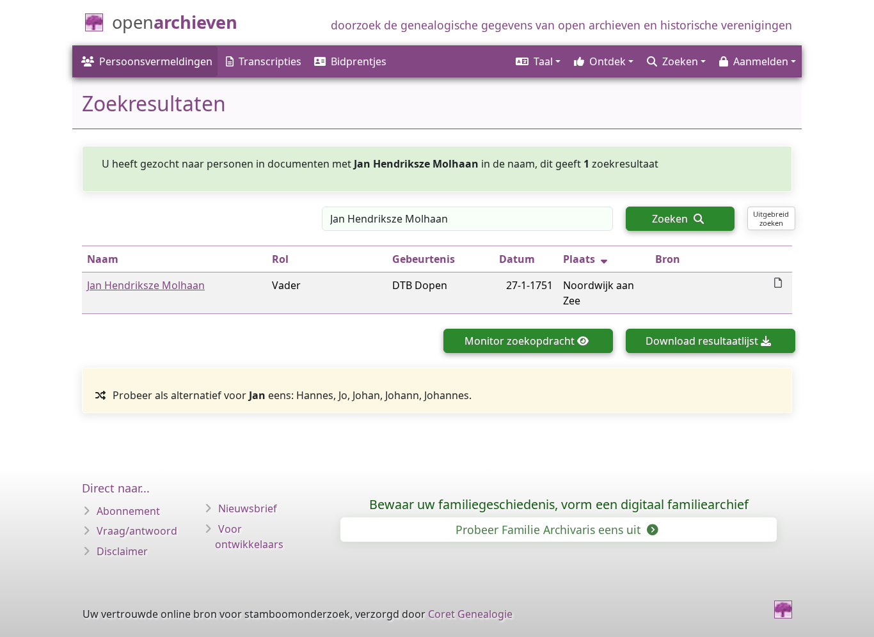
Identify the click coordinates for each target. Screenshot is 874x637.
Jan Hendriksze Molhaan (146, 285)
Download (702, 341)
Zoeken (671, 219)
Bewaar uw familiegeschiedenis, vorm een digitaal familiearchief (559, 504)
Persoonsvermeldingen (155, 61)
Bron (667, 259)
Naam (102, 259)
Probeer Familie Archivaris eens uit (550, 529)
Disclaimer (122, 551)
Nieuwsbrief (247, 508)
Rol (280, 259)
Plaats (579, 259)
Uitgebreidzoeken (771, 218)
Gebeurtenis (423, 259)
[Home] (783, 609)
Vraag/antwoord (137, 531)
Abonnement (128, 511)
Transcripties (270, 61)
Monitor (520, 341)
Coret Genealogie (470, 614)
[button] (537, 61)
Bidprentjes (358, 61)
